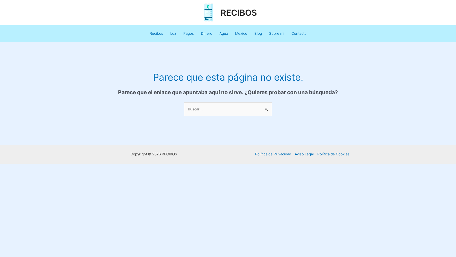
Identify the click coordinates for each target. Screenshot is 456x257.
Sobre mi (276, 33)
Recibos (156, 33)
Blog (258, 33)
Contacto (299, 33)
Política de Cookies (333, 154)
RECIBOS (239, 13)
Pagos (188, 33)
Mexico (241, 33)
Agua (223, 33)
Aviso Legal (304, 154)
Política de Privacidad (273, 154)
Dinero (206, 33)
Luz (173, 33)
